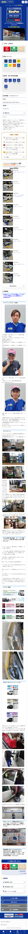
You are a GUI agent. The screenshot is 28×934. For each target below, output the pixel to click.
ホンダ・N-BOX (16, 275)
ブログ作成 (23, 873)
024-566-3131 (15, 27)
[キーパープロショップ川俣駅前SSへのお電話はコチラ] (7, 49)
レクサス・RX (16, 218)
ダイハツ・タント (17, 252)
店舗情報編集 (22, 871)
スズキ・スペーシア (17, 206)
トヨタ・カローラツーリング (19, 173)
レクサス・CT (16, 183)
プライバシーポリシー (5, 921)
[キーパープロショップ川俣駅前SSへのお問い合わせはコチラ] (14, 49)
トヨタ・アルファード (18, 229)
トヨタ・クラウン (17, 241)
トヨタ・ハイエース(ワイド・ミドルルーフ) (18, 196)
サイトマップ (4, 924)
